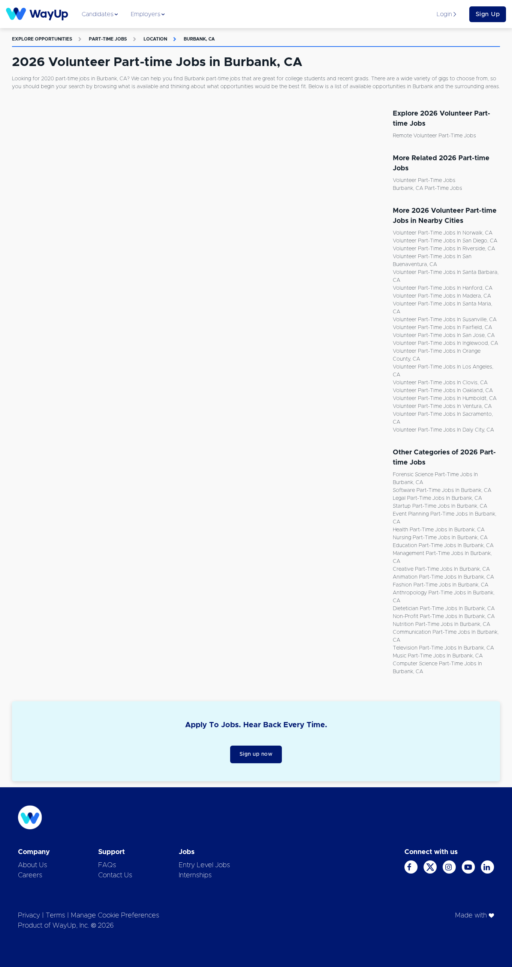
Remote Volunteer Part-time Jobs (434, 135)
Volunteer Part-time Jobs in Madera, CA (442, 296)
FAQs (107, 865)
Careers (30, 875)
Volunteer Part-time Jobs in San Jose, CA (444, 335)
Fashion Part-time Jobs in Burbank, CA (440, 585)
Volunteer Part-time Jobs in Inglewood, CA (445, 343)
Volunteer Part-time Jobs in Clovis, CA (440, 382)
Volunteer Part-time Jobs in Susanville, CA (445, 319)
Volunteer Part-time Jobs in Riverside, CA (444, 248)
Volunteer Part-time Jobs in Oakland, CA (443, 390)
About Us (32, 865)
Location (155, 39)
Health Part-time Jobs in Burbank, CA (439, 529)
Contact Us (115, 875)
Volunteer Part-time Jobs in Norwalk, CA (443, 233)
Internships (195, 875)
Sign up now (256, 754)
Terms (55, 915)
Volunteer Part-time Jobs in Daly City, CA (443, 430)
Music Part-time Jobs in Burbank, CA (438, 656)
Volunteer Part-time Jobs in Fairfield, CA (442, 327)
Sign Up (488, 14)
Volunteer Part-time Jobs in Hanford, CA (443, 288)
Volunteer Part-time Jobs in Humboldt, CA (445, 398)
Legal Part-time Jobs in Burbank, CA (437, 498)
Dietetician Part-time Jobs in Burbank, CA (444, 608)
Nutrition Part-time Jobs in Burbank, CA (441, 624)
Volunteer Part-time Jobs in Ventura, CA (442, 406)
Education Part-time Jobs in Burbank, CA (443, 545)
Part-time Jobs (108, 39)
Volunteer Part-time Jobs (424, 180)
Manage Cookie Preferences (115, 915)
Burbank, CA (199, 39)
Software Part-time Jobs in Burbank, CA (442, 490)
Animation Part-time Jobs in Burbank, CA (443, 577)
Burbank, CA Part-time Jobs (427, 188)
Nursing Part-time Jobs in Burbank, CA (440, 537)
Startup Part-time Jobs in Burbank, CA (440, 506)
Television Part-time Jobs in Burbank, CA (443, 648)
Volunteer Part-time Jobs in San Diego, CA (445, 241)
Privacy (29, 915)
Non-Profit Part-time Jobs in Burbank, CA (444, 616)
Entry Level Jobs (204, 865)
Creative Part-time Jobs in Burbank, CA (441, 569)
